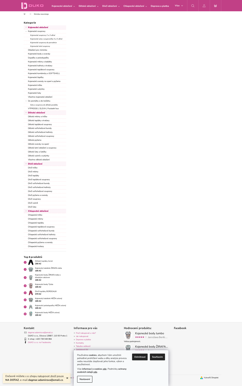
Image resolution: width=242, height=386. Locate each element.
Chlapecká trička (35, 215)
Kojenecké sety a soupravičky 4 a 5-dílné (46, 39)
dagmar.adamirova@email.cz (40, 332)
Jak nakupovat (82, 336)
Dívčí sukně (33, 203)
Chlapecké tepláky (36, 222)
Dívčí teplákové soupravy (39, 179)
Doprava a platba (83, 339)
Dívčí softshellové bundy (39, 183)
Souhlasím (157, 357)
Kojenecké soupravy (36, 31)
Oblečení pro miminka (37, 50)
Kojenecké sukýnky (36, 89)
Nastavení (85, 379)
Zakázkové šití (82, 349)
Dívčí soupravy (34, 199)
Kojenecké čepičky (36, 77)
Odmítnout (140, 357)
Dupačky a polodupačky (38, 57)
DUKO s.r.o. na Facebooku (39, 342)
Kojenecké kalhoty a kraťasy (40, 65)
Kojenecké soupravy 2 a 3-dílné (42, 35)
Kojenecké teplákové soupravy (41, 69)
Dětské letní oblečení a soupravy (42, 147)
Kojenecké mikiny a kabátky (40, 61)
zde (105, 368)
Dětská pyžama (34, 140)
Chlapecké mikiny (35, 219)
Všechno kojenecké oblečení (40, 97)
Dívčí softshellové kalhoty (39, 187)
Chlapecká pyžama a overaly (40, 242)
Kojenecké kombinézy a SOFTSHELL (44, 73)
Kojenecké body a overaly (39, 53)
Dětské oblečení (36, 112)
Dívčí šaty (32, 207)
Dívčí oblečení (35, 163)
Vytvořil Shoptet (211, 377)
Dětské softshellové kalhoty (40, 132)
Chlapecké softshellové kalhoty (41, 234)
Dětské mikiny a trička (37, 116)
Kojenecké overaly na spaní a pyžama (44, 81)
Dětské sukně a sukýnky (38, 155)
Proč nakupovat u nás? (86, 333)
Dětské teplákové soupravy (40, 124)
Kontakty (80, 343)
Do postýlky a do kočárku (39, 101)
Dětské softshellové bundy (40, 128)
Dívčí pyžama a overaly (38, 195)
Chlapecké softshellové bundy (41, 230)
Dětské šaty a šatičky (37, 151)
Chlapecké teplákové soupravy (41, 226)
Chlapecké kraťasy (36, 246)
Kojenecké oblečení (38, 27)
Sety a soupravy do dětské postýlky (44, 105)
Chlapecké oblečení (38, 210)
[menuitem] (62, 6)
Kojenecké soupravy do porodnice (43, 42)
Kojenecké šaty (34, 93)
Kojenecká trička (35, 85)
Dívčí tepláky (33, 175)
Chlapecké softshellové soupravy (42, 238)
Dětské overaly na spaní (38, 144)
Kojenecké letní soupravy (40, 46)
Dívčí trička (32, 167)
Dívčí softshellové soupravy (40, 191)
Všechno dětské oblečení (39, 159)
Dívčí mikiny (33, 171)
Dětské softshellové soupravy (41, 136)
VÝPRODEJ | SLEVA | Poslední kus (43, 108)
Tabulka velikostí (83, 346)
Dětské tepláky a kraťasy (38, 120)
